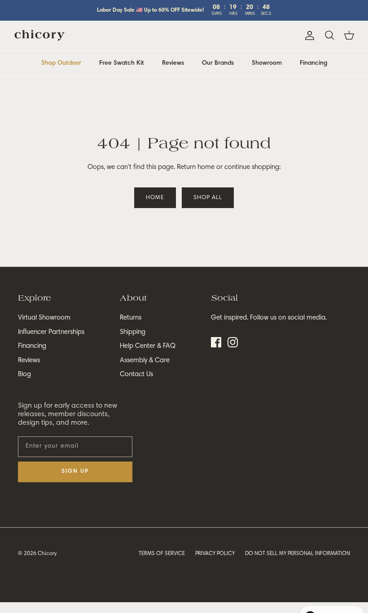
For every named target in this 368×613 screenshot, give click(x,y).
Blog (24, 374)
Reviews (173, 63)
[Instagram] (233, 342)
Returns (130, 318)
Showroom (267, 63)
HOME (155, 198)
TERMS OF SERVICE (162, 553)
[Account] (308, 35)
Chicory (47, 553)
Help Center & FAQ (147, 346)
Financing (313, 63)
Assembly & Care (145, 360)
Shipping (132, 332)
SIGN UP (75, 472)
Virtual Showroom (44, 318)
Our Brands (218, 63)
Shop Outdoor (61, 63)
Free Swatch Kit (121, 63)
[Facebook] (216, 342)
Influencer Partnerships (51, 332)
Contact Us (136, 374)
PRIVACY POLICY (215, 553)
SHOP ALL (207, 198)
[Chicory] (39, 35)
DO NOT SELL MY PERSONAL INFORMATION (297, 553)
